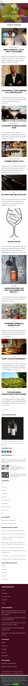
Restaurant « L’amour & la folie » (9, 523)
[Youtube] (16, 21)
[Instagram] (9, 21)
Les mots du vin (14, 242)
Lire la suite (15, 62)
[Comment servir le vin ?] (14, 149)
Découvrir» (3, 445)
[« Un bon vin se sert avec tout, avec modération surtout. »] (14, 269)
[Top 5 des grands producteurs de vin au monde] (14, 380)
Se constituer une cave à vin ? (14, 195)
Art (2, 484)
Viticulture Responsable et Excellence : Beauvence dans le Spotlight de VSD (17, 468)
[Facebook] (12, 21)
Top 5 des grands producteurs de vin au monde (14, 393)
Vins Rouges (4, 569)
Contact (3, 603)
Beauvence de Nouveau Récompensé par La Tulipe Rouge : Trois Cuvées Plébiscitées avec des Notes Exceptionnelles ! (13, 461)
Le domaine (4, 600)
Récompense (4, 503)
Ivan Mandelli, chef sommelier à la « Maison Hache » (14, 92)
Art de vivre (4, 487)
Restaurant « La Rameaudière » (8, 520)
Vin (18, 47)
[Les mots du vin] (14, 222)
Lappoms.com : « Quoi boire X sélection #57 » (12, 547)
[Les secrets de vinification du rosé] (14, 114)
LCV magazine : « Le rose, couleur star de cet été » (13, 556)
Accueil (3, 590)
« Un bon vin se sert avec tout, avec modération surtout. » (14, 290)
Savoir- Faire (13, 47)
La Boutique (4, 593)
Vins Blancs (4, 572)
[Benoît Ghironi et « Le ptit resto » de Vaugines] (14, 37)
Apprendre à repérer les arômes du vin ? (14, 324)
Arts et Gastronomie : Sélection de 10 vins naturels (13, 559)
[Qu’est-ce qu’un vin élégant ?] (14, 347)
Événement (14, 286)
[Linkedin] (19, 21)
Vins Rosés (4, 576)
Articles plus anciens (5, 410)
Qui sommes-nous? (6, 596)
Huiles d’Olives (5, 579)
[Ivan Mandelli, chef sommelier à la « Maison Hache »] (14, 75)
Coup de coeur (4, 493)
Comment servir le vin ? (14, 161)
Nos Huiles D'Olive (5, 500)
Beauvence (13, 123)
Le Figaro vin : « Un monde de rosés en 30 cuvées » (13, 534)
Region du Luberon (5, 506)
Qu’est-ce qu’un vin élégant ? (14, 359)
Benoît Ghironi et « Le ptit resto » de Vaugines (14, 51)
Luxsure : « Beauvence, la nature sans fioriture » (12, 530)
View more (23, 681)
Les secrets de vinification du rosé (14, 127)
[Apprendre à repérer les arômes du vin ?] (14, 311)
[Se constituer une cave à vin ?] (14, 182)
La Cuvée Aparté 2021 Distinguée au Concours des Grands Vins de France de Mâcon (18, 475)
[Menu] (1, 1)
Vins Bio (3, 566)
